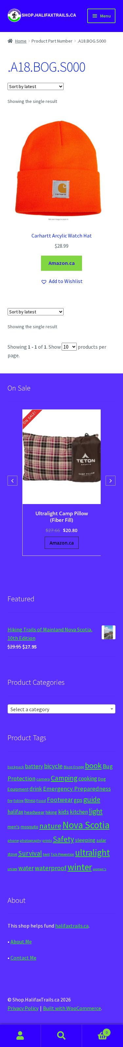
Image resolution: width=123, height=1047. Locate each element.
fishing (18, 800)
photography (30, 840)
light (96, 811)
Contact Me (23, 957)
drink (36, 788)
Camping (64, 778)
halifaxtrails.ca (72, 925)
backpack (16, 767)
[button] (62, 281)
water (26, 868)
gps (78, 800)
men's (14, 826)
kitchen (79, 811)
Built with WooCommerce (72, 1008)
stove (12, 854)
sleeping (85, 840)
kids (63, 811)
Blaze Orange (74, 767)
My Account (20, 1036)
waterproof (51, 868)
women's (99, 869)
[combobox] (62, 709)
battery (34, 766)
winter (80, 867)
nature (50, 825)
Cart (95, 1030)
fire (10, 800)
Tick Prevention (62, 854)
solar (101, 840)
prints (47, 840)
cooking (87, 778)
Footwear (60, 800)
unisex (12, 869)
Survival (30, 853)
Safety (63, 839)
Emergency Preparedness (77, 788)
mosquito (29, 827)
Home (21, 41)
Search (61, 1036)
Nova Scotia (86, 825)
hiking (51, 812)
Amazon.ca (62, 263)
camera (43, 779)
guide (91, 799)
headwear (34, 812)
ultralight (92, 852)
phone (13, 840)
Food (41, 800)
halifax (15, 811)
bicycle (53, 766)
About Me (21, 941)
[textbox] (61, 709)
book (93, 765)
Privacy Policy (23, 1008)
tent (46, 854)
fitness (30, 800)
